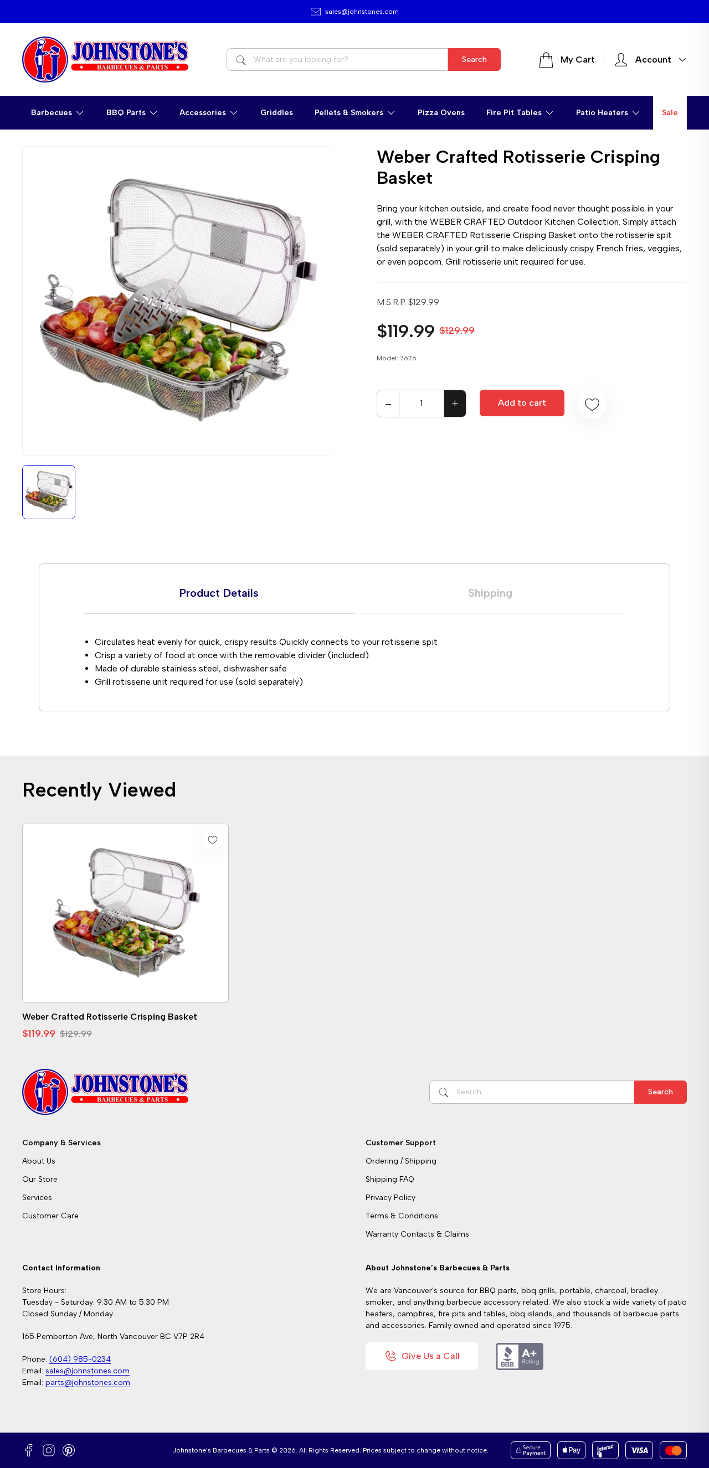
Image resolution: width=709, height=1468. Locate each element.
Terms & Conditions (402, 1216)
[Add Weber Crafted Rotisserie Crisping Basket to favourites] (592, 404)
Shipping (490, 592)
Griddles (276, 112)
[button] (57, 113)
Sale (670, 112)
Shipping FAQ (390, 1179)
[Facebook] (28, 1450)
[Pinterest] (68, 1450)
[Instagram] (48, 1450)
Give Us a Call (431, 1356)
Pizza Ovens (441, 112)
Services (37, 1197)
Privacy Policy (390, 1197)
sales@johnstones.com (362, 11)
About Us (38, 1161)
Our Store (40, 1179)
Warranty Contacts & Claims (417, 1234)
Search (474, 59)
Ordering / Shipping (401, 1161)
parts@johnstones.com (87, 1382)
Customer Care (50, 1216)
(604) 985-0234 (80, 1359)
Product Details (219, 592)
